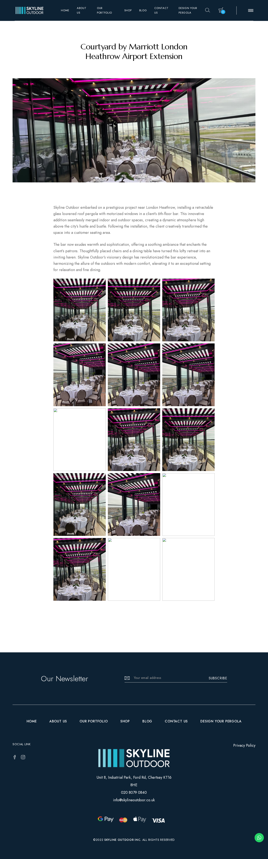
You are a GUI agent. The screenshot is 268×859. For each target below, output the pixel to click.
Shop (128, 10)
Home (65, 10)
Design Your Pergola (188, 10)
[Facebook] (15, 757)
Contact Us (161, 10)
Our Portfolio (104, 10)
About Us (81, 10)
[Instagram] (23, 757)
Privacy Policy (244, 745)
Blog (143, 10)
